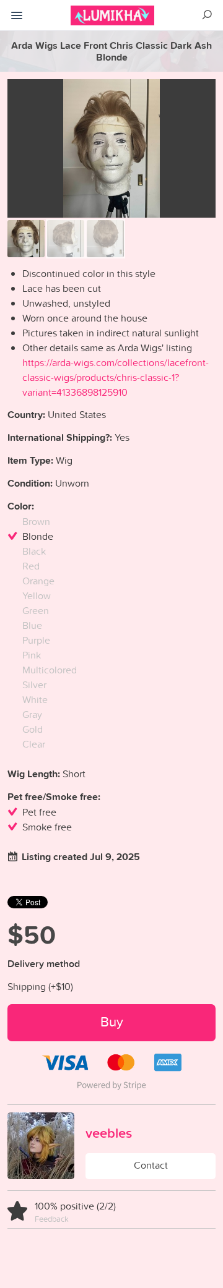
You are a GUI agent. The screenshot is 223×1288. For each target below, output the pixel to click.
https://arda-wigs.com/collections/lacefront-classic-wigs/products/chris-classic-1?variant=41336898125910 (115, 377)
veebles (108, 1133)
